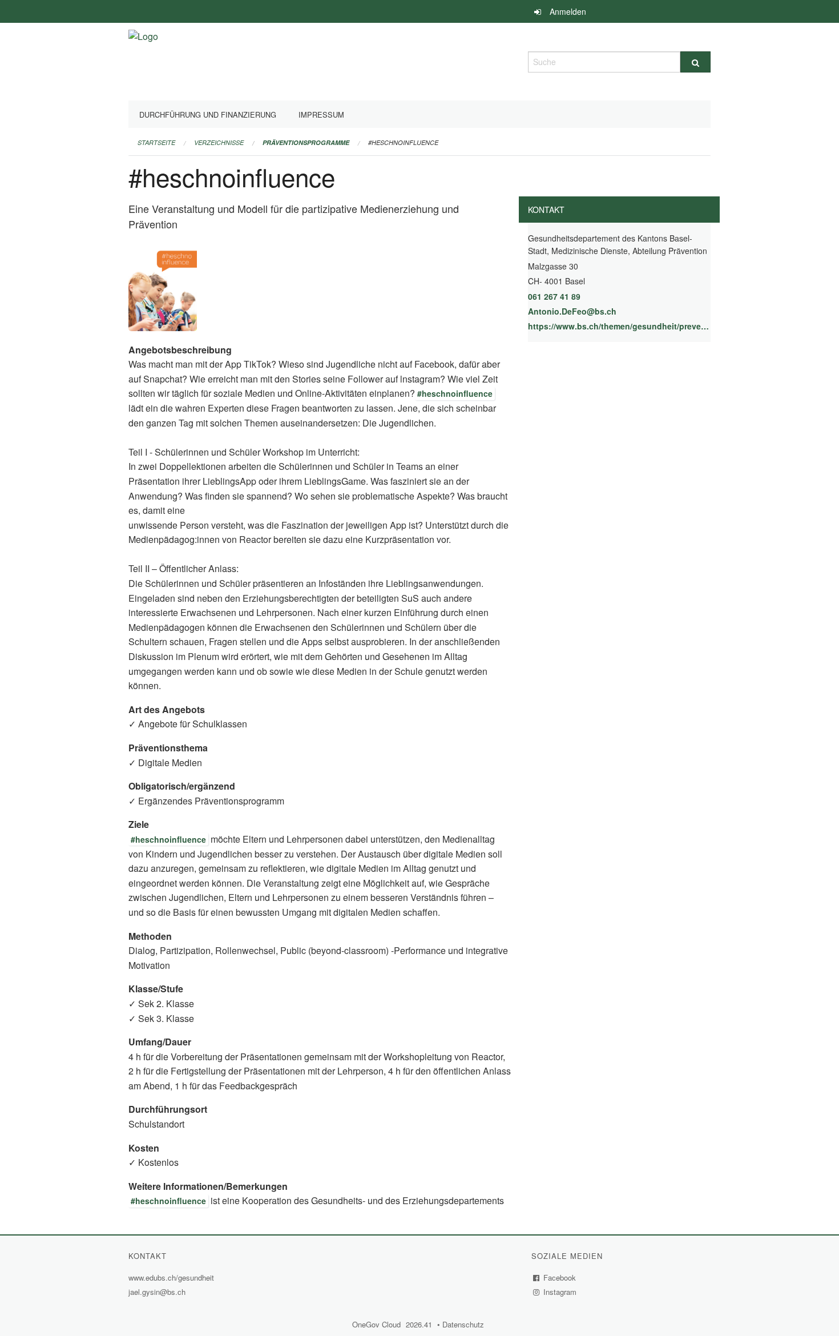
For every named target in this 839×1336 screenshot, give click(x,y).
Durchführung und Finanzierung (207, 114)
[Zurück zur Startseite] (143, 60)
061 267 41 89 (554, 296)
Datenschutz (464, 1324)
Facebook (560, 1277)
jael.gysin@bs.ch (156, 1291)
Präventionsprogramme (306, 142)
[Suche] (695, 62)
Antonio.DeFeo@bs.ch (572, 311)
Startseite (156, 142)
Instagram (560, 1291)
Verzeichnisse (219, 142)
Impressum (321, 114)
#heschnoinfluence (403, 142)
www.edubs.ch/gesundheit (172, 1277)
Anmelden (568, 11)
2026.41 (419, 1324)
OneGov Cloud (378, 1324)
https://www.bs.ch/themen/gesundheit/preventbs (619, 326)
